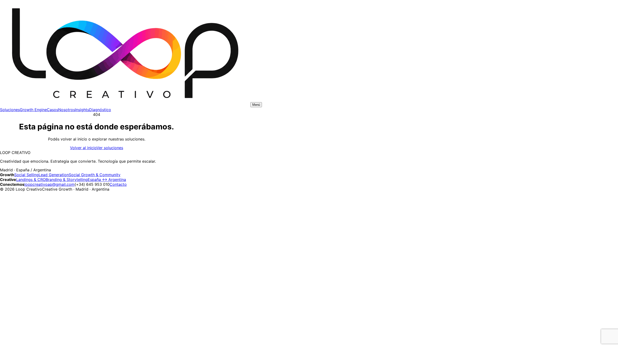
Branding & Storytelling (67, 179)
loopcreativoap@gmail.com (49, 184)
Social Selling (26, 174)
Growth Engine (33, 109)
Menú (256, 105)
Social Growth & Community (94, 174)
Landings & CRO (31, 179)
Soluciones (10, 109)
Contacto (118, 184)
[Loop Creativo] (124, 104)
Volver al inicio (83, 147)
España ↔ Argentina (107, 179)
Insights (82, 109)
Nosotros (66, 109)
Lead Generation (54, 174)
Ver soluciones (110, 147)
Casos (52, 109)
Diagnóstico (100, 109)
